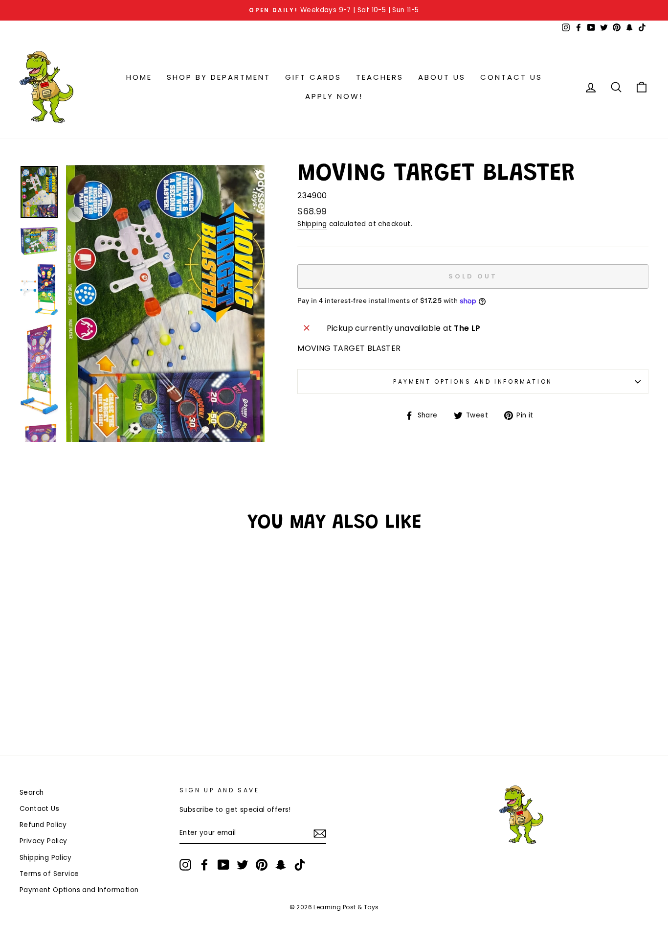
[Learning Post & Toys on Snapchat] (281, 865)
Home (139, 77)
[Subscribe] (319, 833)
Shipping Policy (45, 857)
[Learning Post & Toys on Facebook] (204, 865)
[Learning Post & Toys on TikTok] (300, 865)
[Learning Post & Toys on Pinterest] (261, 865)
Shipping (312, 224)
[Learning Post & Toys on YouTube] (223, 865)
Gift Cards (313, 77)
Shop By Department (218, 77)
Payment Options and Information (473, 381)
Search (32, 792)
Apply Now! (334, 96)
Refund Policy (43, 825)
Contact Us (511, 77)
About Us (442, 77)
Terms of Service (49, 873)
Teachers (379, 77)
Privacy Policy (43, 841)
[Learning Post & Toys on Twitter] (242, 865)
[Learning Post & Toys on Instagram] (185, 865)
